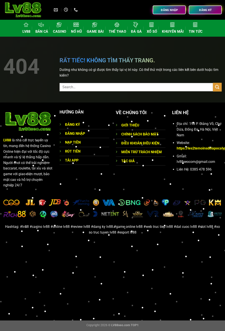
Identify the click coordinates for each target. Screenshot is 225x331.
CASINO (59, 31)
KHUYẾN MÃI (173, 31)
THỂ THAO (117, 31)
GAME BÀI (95, 31)
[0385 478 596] (76, 9)
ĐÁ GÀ (136, 31)
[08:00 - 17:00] (66, 9)
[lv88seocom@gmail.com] (56, 9)
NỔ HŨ (76, 31)
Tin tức (196, 31)
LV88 (26, 31)
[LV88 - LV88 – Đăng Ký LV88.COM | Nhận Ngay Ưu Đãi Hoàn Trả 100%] (25, 10)
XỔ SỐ (152, 31)
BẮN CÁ (41, 31)
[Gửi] (217, 87)
